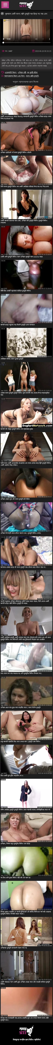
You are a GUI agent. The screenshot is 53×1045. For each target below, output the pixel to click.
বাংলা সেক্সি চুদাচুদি (32, 76)
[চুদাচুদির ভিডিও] (26, 5)
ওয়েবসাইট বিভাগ (11, 72)
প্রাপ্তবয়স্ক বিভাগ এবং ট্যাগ (14, 76)
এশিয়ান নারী (22, 72)
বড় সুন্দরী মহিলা (32, 72)
